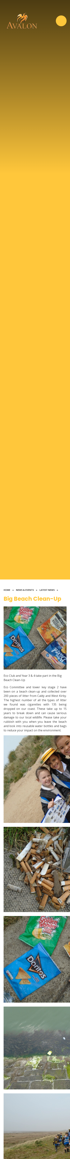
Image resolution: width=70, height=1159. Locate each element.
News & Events (25, 590)
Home (7, 590)
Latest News (47, 590)
